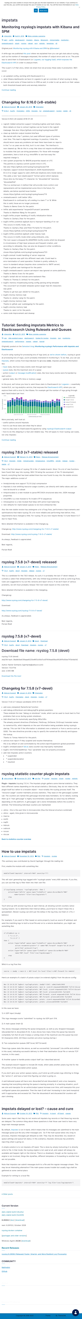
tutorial (41, 341)
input (5, 367)
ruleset (30, 43)
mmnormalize (54, 40)
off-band (60, 1113)
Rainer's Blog (6, 1299)
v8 (56, 43)
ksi (40, 111)
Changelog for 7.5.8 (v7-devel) (27, 688)
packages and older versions (14, 1236)
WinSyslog (5, 1311)
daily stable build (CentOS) (13, 1215)
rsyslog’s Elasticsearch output (59, 429)
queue (5, 370)
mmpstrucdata (28, 461)
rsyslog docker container (12, 1230)
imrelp (19, 461)
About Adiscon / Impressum (11, 1289)
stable (65, 111)
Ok (36, 10)
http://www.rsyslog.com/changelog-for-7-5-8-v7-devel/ (25, 600)
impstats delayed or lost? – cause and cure (37, 1109)
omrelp (58, 461)
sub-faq (37, 778)
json (59, 338)
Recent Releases (10, 1248)
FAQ (38, 856)
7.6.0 (6, 461)
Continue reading (9, 90)
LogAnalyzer (6, 1308)
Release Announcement (50, 457)
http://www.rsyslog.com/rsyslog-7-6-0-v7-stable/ (31, 534)
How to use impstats (19, 851)
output (12, 373)
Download (44, 641)
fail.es (26, 747)
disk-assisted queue (15, 338)
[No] (79, 7)
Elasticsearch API (55, 387)
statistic (42, 43)
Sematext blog (28, 346)
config (11, 40)
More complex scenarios (36, 36)
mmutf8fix (50, 461)
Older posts (8, 1194)
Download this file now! (11, 676)
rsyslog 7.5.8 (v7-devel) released (29, 562)
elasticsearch (20, 40)
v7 (9, 464)
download (20, 1220)
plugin (17, 43)
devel (18, 571)
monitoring (65, 40)
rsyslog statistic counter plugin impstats (36, 774)
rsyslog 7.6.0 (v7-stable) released (30, 452)
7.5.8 (6, 571)
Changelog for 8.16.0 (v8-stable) (29, 102)
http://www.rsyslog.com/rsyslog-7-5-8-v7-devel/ (22, 611)
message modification (27, 373)
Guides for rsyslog (42, 338)
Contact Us (6, 1292)
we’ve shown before (58, 355)
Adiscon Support (10, 107)
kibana (36, 40)
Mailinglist (6, 1267)
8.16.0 (6, 111)
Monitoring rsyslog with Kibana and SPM (30, 48)
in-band (53, 1113)
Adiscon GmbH (39, 1315)
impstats (29, 40)
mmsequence (40, 461)
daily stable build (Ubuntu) (13, 1212)
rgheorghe (7, 36)
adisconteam (8, 778)
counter (47, 778)
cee (5, 338)
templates (50, 43)
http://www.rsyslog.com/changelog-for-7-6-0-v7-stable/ (35, 529)
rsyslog (23, 43)
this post (27, 53)
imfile (28, 111)
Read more (43, 10)
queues (28, 341)
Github (4, 1271)
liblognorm (44, 40)
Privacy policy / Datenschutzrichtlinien (15, 1296)
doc (12, 1220)
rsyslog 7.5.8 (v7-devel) (21, 636)
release (64, 461)
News (38, 457)
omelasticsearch (7, 43)
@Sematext (54, 48)
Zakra (53, 1315)
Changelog (39, 107)
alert (5, 40)
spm (35, 43)
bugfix (12, 111)
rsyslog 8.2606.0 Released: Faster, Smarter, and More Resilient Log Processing (34, 1254)
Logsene (65, 384)
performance (19, 341)
